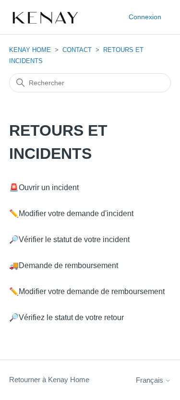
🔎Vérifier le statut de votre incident (69, 239)
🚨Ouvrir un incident (44, 187)
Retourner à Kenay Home (49, 379)
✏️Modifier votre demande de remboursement (87, 291)
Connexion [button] (145, 17)
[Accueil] (45, 17)
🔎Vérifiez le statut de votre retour (66, 317)
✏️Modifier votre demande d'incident (71, 213)
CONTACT (77, 49)
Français (150, 380)
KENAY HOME (30, 49)
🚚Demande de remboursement (63, 265)
